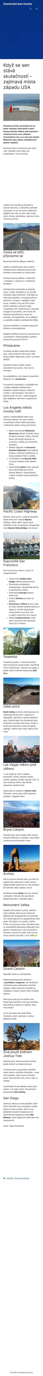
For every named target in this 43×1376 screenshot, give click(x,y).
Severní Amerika (22, 1178)
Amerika (10, 1178)
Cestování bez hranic (17, 3)
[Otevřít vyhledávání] (31, 8)
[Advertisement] (21, 36)
